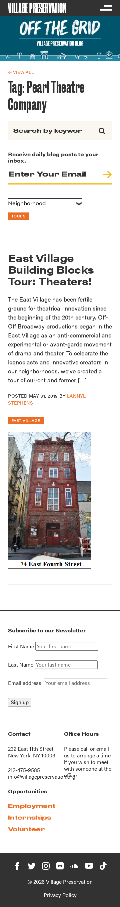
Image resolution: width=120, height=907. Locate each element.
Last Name (20, 664)
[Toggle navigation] (106, 8)
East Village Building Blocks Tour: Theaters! (51, 269)
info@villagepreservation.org (41, 776)
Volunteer (26, 829)
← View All (21, 72)
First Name (21, 646)
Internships (29, 817)
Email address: (26, 683)
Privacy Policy (60, 895)
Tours (18, 216)
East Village (25, 420)
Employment (31, 806)
